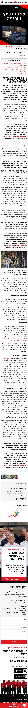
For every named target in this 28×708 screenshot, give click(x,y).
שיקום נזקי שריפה (14, 47)
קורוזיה (25, 148)
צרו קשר (11, 136)
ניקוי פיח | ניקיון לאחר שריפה (15, 491)
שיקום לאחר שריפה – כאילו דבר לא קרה (16, 67)
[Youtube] (15, 661)
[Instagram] (18, 661)
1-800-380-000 (14, 706)
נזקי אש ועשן (20, 499)
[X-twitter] (22, 661)
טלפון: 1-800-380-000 (20, 699)
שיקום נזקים (19, 303)
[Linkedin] (11, 661)
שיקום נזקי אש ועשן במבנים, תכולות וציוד (15, 495)
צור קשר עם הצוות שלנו (14, 579)
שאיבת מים (11, 338)
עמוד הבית (24, 47)
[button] (1, 514)
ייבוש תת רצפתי (18, 340)
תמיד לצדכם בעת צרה (20, 73)
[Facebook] (26, 661)
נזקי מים (6, 359)
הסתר (10, 60)
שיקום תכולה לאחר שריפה (16, 488)
